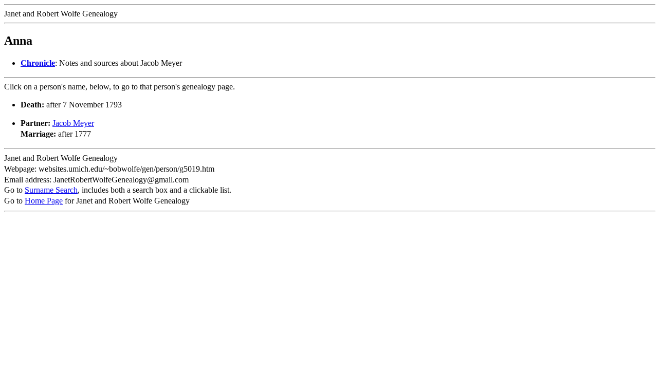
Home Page (44, 200)
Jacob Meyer (73, 123)
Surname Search (51, 190)
